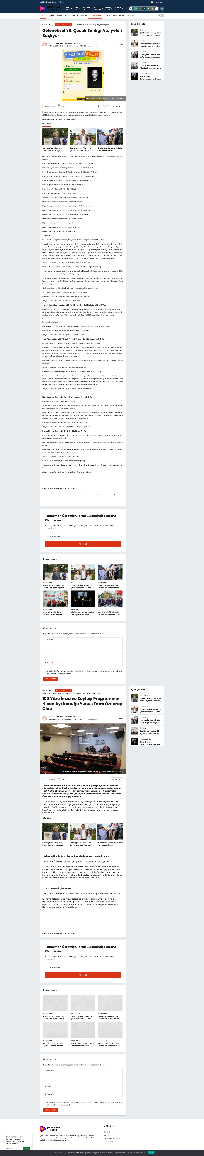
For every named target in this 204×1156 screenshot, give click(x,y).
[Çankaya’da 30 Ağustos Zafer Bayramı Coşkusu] (55, 140)
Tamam (151, 1153)
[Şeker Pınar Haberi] (50, 8)
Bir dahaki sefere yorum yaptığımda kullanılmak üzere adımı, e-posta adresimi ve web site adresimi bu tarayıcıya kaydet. (84, 672)
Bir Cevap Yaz (49, 628)
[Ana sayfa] (43, 16)
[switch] (161, 16)
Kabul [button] (26, 1148)
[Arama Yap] (162, 8)
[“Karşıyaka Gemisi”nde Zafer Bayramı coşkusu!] (110, 140)
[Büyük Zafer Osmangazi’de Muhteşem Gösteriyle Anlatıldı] (83, 603)
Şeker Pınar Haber (56, 43)
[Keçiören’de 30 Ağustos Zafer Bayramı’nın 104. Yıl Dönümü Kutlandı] (110, 603)
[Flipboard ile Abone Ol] (62, 106)
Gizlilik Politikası (11, 1148)
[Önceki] (130, 8)
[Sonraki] (156, 8)
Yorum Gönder (50, 679)
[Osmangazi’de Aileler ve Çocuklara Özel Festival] (83, 140)
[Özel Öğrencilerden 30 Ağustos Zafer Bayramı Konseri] (55, 603)
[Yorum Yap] (99, 106)
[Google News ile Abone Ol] (49, 106)
